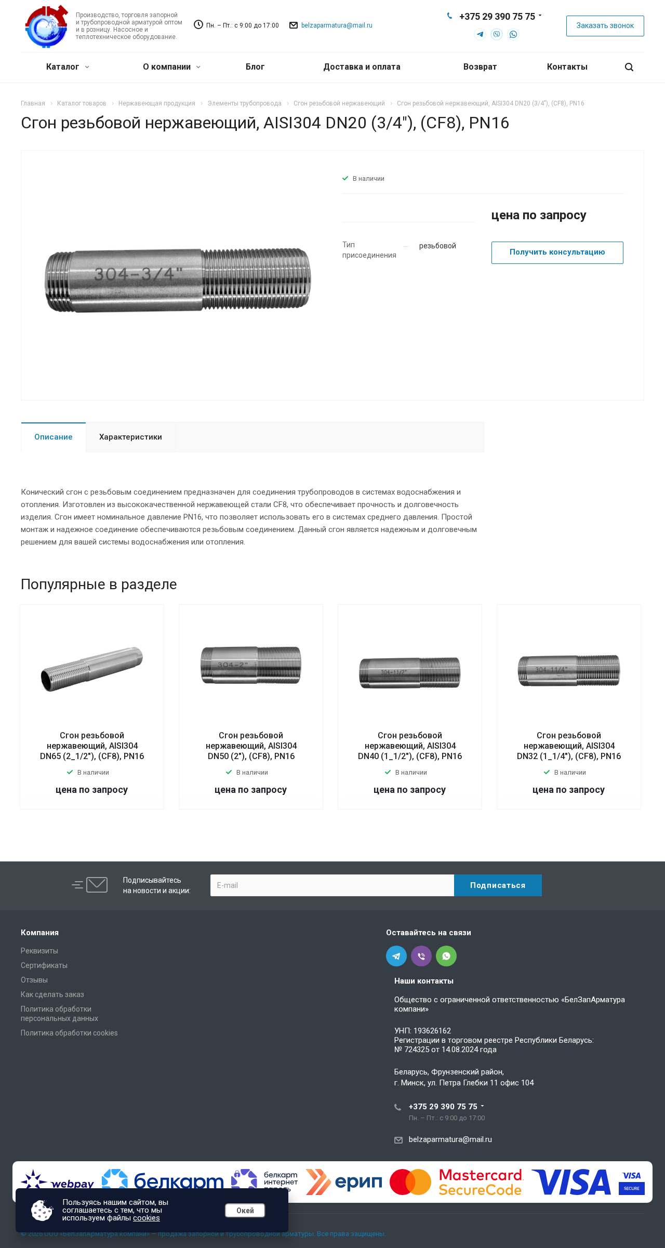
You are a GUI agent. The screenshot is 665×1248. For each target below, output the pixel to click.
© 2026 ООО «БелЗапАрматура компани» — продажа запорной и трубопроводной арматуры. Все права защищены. (203, 1234)
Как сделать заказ (52, 994)
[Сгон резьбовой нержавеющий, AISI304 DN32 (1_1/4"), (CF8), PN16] (569, 670)
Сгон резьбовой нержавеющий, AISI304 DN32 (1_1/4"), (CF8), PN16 (569, 746)
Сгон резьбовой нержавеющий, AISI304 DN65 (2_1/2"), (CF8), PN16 (92, 746)
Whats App (513, 34)
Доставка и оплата (362, 67)
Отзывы (34, 980)
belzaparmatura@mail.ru (337, 25)
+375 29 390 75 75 (497, 16)
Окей (245, 1210)
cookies (146, 1218)
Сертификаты (44, 965)
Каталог (64, 67)
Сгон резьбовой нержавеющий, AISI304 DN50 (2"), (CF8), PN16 (251, 746)
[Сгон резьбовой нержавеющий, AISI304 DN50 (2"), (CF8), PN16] (251, 670)
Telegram (480, 34)
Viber (496, 34)
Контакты (567, 67)
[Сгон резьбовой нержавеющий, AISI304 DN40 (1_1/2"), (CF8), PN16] (410, 670)
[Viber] (421, 956)
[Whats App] (446, 956)
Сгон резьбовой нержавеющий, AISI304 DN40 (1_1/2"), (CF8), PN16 (410, 746)
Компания (40, 932)
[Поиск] (629, 67)
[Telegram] (396, 956)
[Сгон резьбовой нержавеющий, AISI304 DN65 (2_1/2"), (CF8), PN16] (92, 670)
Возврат (480, 67)
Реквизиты (39, 951)
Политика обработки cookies (69, 1033)
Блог (255, 67)
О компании (168, 67)
